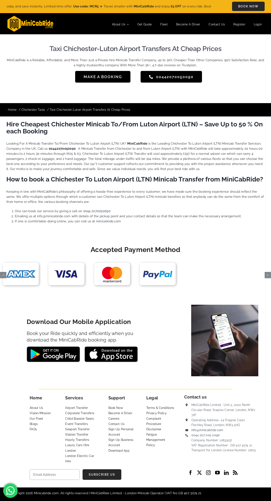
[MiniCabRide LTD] (30, 17)
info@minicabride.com (54, 216)
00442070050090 (62, 149)
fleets (216, 159)
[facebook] (190, 472)
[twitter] (199, 472)
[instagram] (208, 472)
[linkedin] (226, 472)
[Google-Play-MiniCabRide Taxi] (53, 348)
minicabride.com (108, 221)
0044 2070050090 (97, 211)
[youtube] (217, 472)
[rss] (235, 472)
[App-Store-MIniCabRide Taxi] (111, 348)
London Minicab (137, 493)
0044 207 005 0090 (205, 435)
